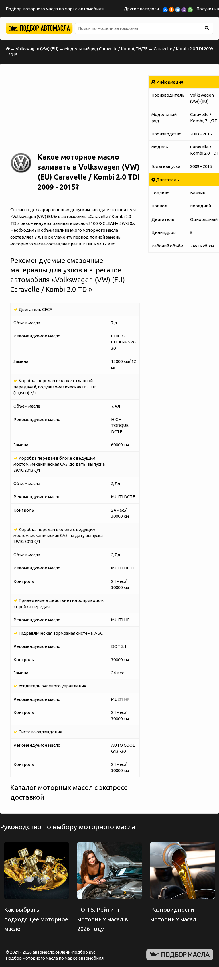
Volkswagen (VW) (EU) (37, 48)
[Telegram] (177, 9)
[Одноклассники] (171, 9)
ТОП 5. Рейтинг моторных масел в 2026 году (102, 919)
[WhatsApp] (190, 9)
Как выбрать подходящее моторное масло (36, 919)
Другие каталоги (141, 8)
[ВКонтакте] (165, 9)
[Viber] (183, 9)
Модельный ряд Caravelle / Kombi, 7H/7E (106, 48)
